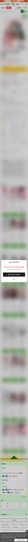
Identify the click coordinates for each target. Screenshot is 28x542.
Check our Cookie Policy (7, 540)
